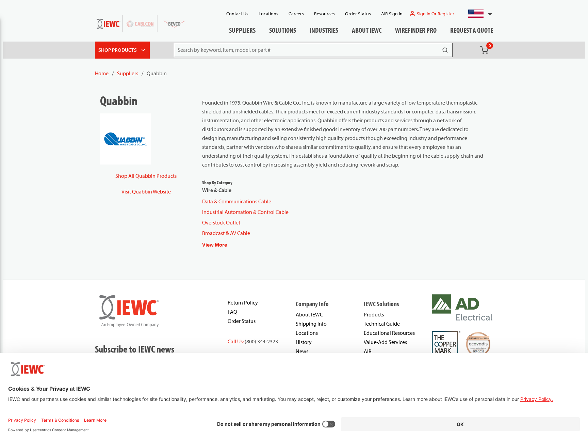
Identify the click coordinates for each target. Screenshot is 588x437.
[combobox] (477, 13)
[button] (477, 13)
